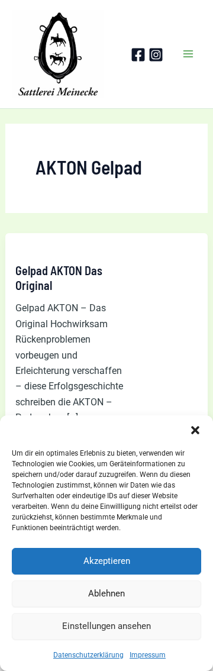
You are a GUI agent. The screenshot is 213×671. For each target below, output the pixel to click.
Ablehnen (106, 593)
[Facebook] (138, 54)
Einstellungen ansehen (106, 626)
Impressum (148, 655)
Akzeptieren (106, 561)
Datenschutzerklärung (88, 655)
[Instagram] (156, 54)
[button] (195, 430)
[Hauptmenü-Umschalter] (188, 54)
